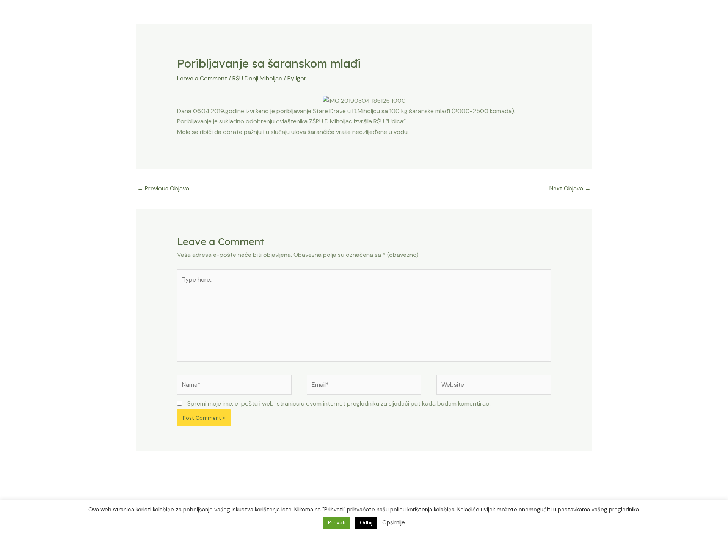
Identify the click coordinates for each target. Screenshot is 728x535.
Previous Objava (163, 188)
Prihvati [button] (336, 522)
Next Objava (570, 188)
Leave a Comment (202, 78)
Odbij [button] (366, 522)
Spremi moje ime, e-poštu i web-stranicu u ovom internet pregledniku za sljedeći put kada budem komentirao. (339, 404)
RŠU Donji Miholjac (257, 78)
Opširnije (393, 522)
